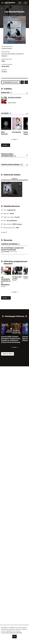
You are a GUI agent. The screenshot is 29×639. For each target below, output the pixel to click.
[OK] (14, 636)
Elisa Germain (4, 133)
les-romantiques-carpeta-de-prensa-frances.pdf (12, 249)
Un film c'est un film (16, 278)
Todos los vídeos (7, 354)
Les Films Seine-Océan (8, 54)
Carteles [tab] (14, 178)
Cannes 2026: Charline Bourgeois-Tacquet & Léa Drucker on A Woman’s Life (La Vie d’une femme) (10, 339)
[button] (20, 184)
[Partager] (22, 82)
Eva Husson (16, 132)
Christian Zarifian (6, 48)
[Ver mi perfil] (25, 3)
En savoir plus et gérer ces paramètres (11, 632)
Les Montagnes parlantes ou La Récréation (6, 281)
